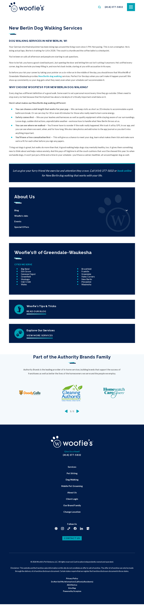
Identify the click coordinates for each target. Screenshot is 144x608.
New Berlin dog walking (50, 76)
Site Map (72, 588)
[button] (5, 602)
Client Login (72, 499)
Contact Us (72, 538)
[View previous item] (66, 411)
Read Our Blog (36, 311)
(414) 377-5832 (114, 7)
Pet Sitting (72, 473)
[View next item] (77, 411)
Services (72, 467)
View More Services (40, 335)
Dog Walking (72, 479)
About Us (72, 492)
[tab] (127, 210)
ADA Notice (72, 585)
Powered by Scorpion (72, 591)
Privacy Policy (72, 578)
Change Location (72, 512)
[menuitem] (69, 210)
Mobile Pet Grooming (72, 486)
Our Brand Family (72, 505)
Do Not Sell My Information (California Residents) (72, 582)
